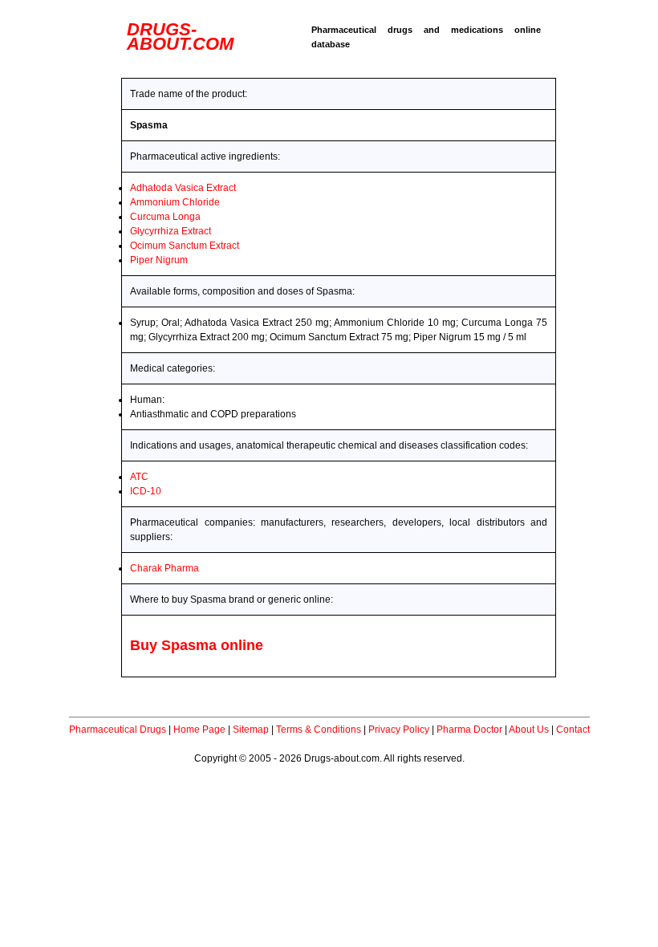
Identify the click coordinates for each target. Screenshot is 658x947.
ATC (139, 476)
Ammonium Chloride (175, 202)
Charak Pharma (164, 568)
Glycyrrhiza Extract (170, 231)
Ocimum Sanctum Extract (184, 245)
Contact (573, 729)
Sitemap (251, 729)
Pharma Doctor (469, 729)
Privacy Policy (398, 729)
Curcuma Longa (165, 216)
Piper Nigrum (159, 260)
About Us (529, 729)
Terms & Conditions (318, 729)
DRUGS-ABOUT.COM (180, 36)
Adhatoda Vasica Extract (183, 187)
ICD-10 (145, 491)
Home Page (199, 729)
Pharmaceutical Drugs (117, 729)
